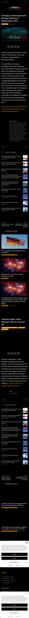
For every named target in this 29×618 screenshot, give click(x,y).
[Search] (26, 147)
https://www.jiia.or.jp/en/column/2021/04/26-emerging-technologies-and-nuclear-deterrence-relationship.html (14, 109)
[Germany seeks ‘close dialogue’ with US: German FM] (14, 241)
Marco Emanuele (13, 121)
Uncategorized (5, 24)
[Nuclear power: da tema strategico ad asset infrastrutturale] (25, 190)
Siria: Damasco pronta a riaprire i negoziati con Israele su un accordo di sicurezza (11, 163)
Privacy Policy (18, 616)
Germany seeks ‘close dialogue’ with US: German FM (13, 252)
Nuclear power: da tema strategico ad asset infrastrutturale (10, 189)
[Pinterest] (15, 46)
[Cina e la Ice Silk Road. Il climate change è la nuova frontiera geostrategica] (25, 209)
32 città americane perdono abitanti (9, 196)
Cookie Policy (10, 616)
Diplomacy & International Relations (9, 254)
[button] (27, 593)
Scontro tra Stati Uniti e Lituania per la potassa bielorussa (11, 169)
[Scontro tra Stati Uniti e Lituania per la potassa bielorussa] (25, 170)
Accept (14, 605)
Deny (14, 609)
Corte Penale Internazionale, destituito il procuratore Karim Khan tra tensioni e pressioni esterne (10, 183)
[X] (11, 46)
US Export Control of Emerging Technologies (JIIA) (7, 224)
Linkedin (6, 1)
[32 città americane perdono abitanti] (25, 196)
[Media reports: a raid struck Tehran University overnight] (14, 265)
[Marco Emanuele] (4, 131)
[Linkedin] (2, 2)
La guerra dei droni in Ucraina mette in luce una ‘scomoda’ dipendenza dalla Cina (11, 157)
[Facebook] (8, 46)
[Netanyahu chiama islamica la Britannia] (25, 203)
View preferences (14, 613)
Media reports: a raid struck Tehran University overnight (12, 275)
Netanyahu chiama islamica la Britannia (9, 202)
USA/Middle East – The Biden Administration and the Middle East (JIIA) (21, 225)
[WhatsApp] (18, 46)
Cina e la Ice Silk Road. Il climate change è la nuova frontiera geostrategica (10, 209)
